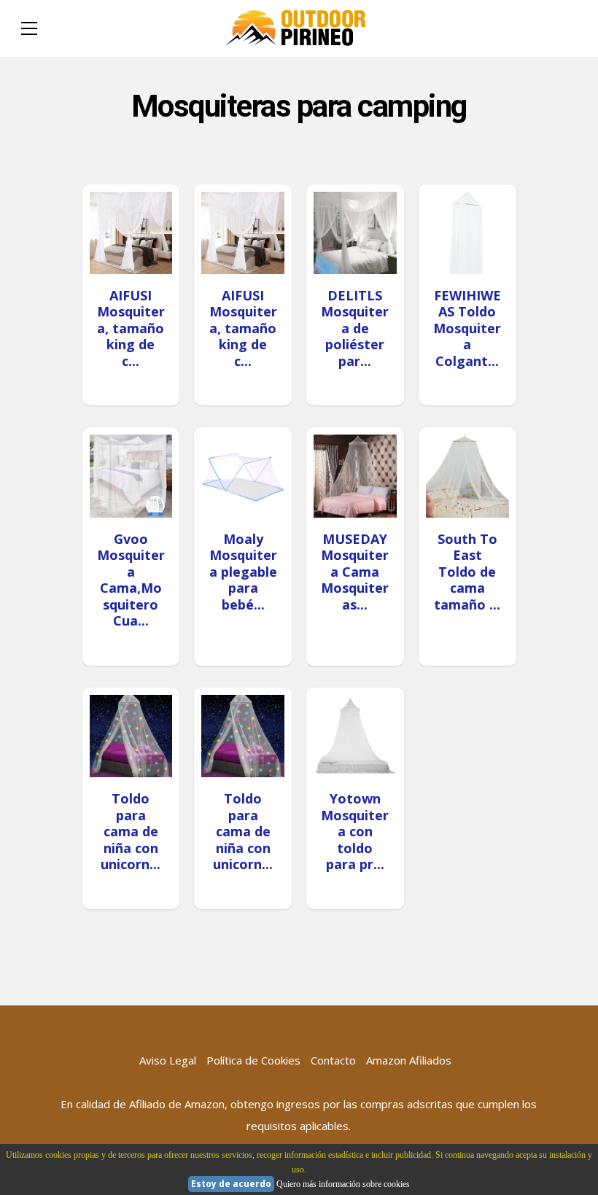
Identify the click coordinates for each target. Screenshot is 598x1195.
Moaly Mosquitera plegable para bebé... (243, 571)
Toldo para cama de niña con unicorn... (130, 831)
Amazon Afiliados (408, 1060)
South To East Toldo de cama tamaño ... (467, 571)
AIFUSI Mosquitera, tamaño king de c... (131, 328)
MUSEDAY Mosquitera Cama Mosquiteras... (355, 571)
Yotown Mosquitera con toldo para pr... (355, 831)
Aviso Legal (167, 1060)
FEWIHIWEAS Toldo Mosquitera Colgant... (467, 328)
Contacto (333, 1060)
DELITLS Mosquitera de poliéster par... (355, 328)
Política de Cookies (253, 1060)
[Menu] (29, 28)
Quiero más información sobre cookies (343, 1184)
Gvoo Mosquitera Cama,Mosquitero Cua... (131, 580)
